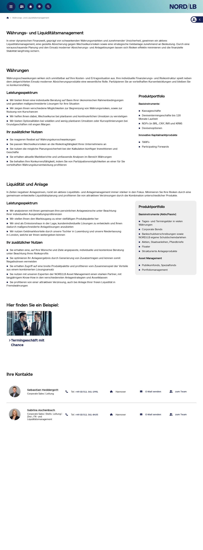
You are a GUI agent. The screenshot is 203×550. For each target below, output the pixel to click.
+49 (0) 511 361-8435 (86, 414)
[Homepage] (8, 18)
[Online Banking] (30, 6)
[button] (48, 6)
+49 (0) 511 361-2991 (86, 391)
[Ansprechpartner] (22, 6)
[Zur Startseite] (183, 6)
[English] (39, 6)
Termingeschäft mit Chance (27, 342)
